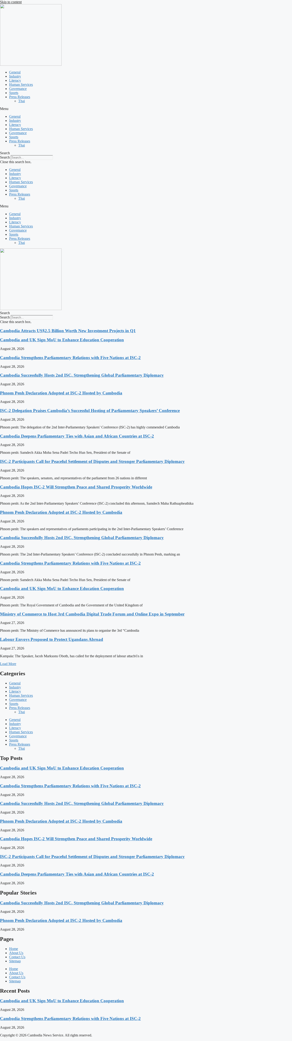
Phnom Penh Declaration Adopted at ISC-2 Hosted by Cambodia (61, 393)
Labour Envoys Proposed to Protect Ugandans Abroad (51, 639)
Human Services (21, 84)
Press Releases (19, 97)
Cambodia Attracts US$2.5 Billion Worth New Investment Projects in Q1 (68, 330)
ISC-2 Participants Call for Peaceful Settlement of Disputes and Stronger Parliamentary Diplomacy (92, 461)
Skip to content (11, 2)
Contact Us (17, 957)
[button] (146, 109)
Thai (21, 101)
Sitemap (15, 961)
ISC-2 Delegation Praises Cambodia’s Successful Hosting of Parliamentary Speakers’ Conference (90, 410)
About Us (16, 953)
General (15, 72)
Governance (18, 89)
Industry (15, 76)
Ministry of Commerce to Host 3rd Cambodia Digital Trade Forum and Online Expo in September (92, 614)
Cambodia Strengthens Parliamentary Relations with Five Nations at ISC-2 (70, 357)
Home (13, 949)
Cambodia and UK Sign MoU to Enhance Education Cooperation (62, 339)
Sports (13, 93)
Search (5, 157)
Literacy (15, 80)
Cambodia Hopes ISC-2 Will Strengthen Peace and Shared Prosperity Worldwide (76, 487)
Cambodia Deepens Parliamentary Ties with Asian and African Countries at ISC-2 (77, 436)
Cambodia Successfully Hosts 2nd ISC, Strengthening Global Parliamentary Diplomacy (82, 375)
